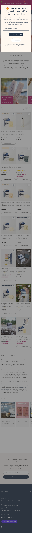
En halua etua (16, 40)
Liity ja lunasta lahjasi (16, 34)
